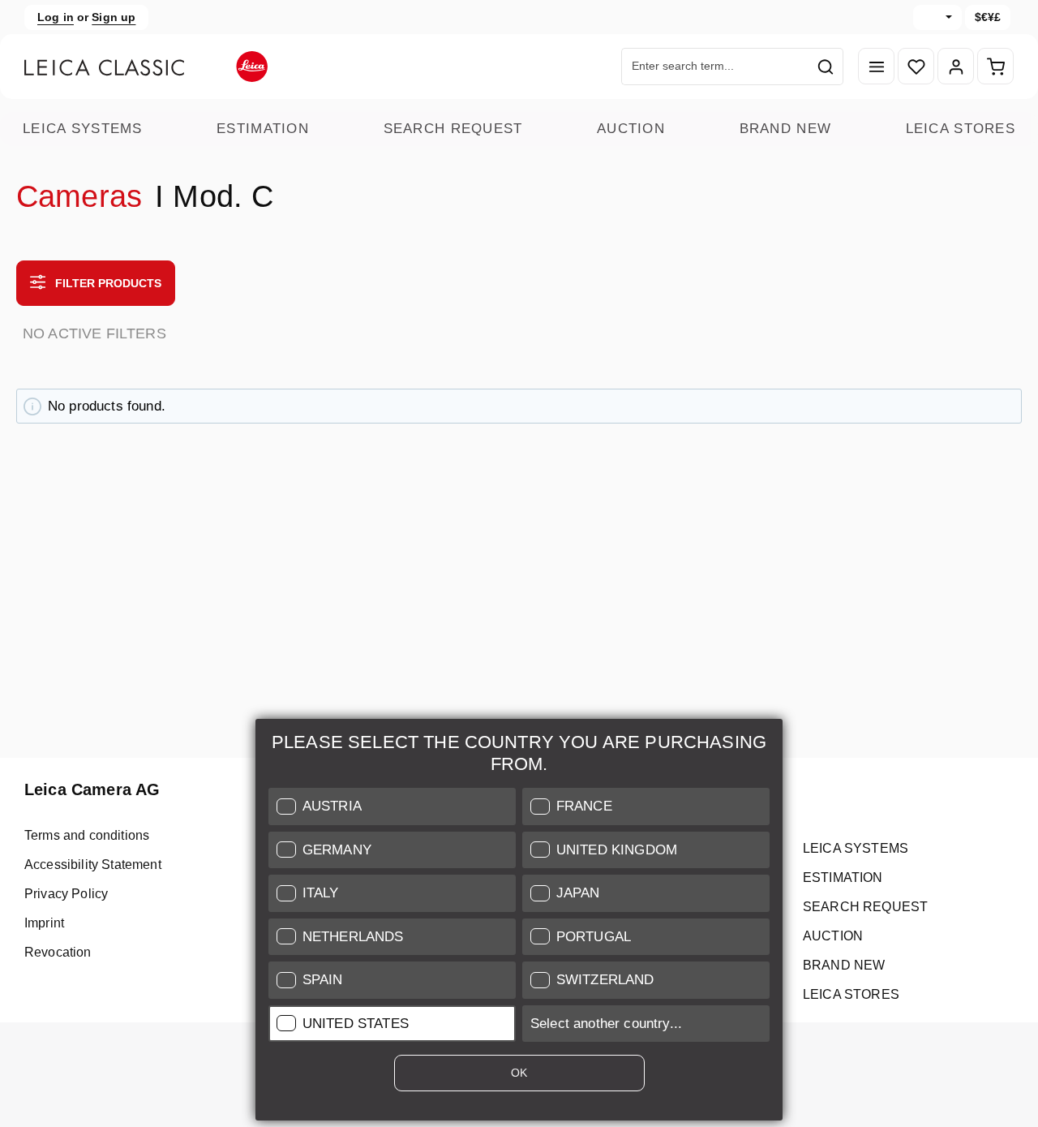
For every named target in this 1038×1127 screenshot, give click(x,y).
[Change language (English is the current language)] (937, 17)
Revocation (58, 952)
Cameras (79, 196)
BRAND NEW (786, 128)
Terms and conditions (86, 835)
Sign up (113, 17)
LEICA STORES (960, 128)
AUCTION (631, 128)
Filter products (106, 283)
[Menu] (876, 67)
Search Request (453, 128)
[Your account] (955, 67)
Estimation (263, 128)
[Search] (826, 66)
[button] (392, 806)
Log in (55, 17)
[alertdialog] (519, 923)
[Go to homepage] (146, 66)
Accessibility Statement (92, 864)
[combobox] (715, 66)
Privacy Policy (66, 894)
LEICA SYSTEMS (83, 128)
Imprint (44, 923)
